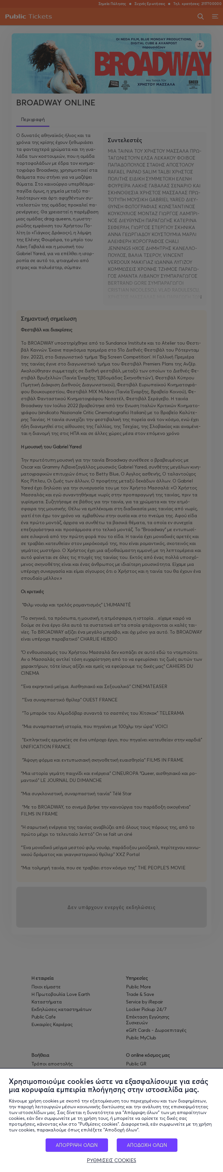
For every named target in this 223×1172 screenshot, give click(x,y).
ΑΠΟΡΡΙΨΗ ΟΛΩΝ (77, 1145)
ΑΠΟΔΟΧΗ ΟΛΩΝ (147, 1145)
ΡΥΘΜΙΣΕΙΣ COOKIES (111, 1160)
